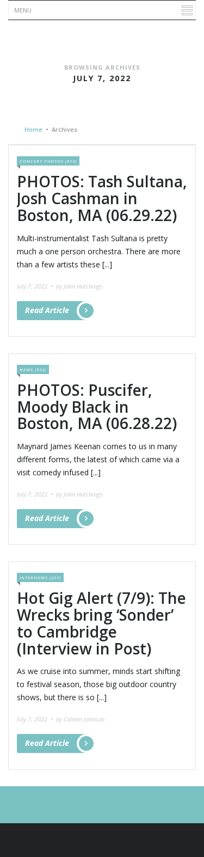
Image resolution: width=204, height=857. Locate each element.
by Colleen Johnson (80, 719)
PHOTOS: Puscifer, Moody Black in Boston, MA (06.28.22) (97, 406)
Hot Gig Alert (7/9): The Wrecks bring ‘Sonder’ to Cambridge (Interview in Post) (101, 622)
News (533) (33, 369)
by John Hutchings (79, 286)
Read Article (47, 310)
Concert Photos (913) (48, 161)
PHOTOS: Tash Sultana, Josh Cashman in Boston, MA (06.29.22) (102, 198)
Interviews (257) (40, 577)
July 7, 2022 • (35, 286)
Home (33, 129)
